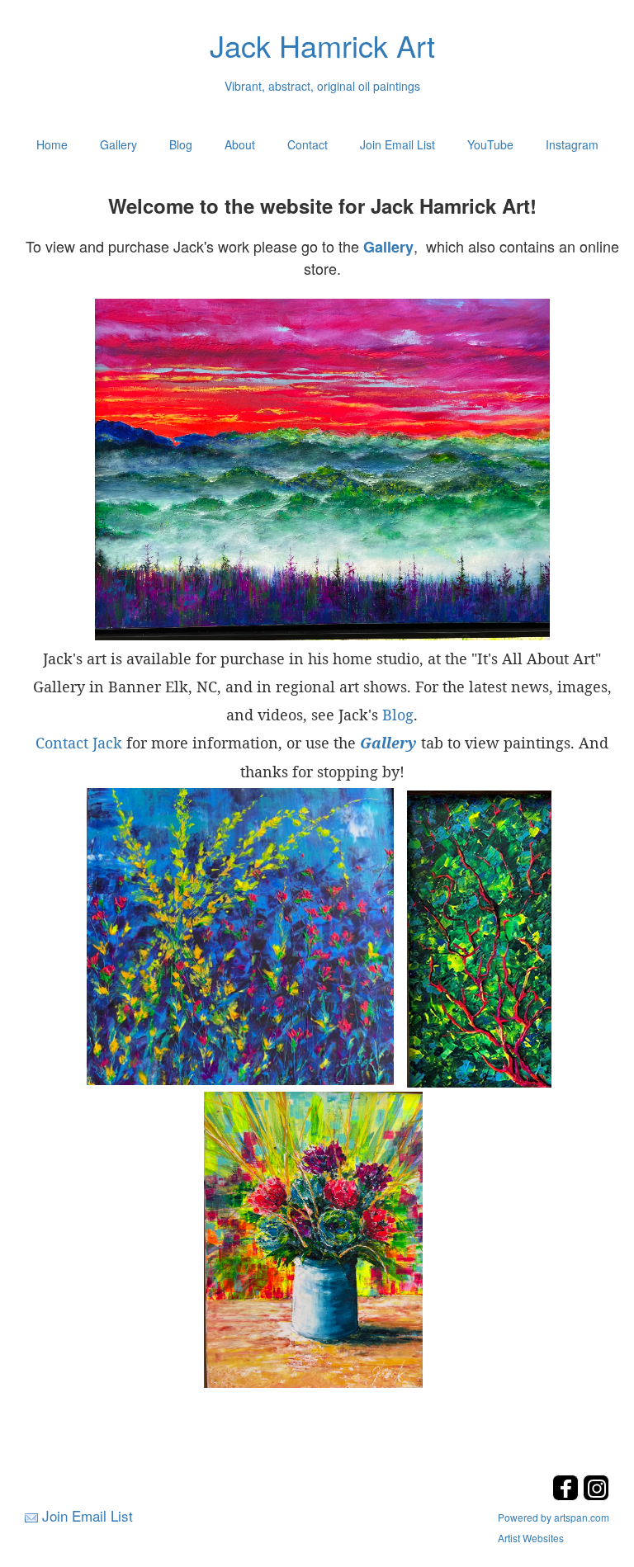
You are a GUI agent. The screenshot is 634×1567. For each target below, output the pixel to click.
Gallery (118, 144)
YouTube (490, 144)
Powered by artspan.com (553, 1517)
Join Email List (397, 144)
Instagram (572, 144)
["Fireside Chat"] (479, 936)
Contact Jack (78, 743)
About (240, 144)
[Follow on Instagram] (596, 1495)
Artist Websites (531, 1538)
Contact (307, 144)
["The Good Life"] (313, 1238)
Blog (180, 144)
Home (52, 144)
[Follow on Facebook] (567, 1495)
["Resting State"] (322, 469)
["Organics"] (240, 934)
